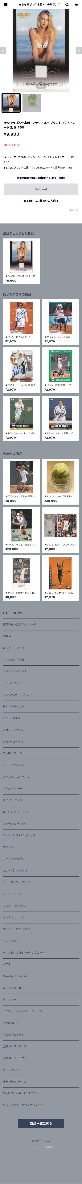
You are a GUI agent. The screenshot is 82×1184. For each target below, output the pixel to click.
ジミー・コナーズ (13, 741)
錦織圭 (7, 636)
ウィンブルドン (11, 1069)
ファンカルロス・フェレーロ (19, 835)
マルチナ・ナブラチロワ (17, 929)
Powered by (37, 1147)
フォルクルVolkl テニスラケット (22, 1093)
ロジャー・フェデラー (15, 647)
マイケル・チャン (12, 800)
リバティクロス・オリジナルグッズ (23, 1105)
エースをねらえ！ (13, 987)
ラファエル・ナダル (14, 659)
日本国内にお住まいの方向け (41, 200)
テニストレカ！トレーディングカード (24, 952)
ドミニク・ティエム (13, 706)
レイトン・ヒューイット (16, 812)
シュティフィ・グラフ (14, 894)
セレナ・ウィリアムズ (15, 870)
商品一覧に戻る (41, 1123)
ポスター (8, 964)
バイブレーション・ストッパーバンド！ (24, 1011)
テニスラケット (12, 940)
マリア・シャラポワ (13, 858)
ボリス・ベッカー (13, 788)
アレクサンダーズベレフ (17, 694)
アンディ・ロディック (15, 823)
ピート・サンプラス (14, 765)
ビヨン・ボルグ (11, 718)
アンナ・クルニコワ (14, 917)
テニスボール (11, 999)
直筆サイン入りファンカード (19, 624)
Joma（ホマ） (11, 1023)
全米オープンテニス (15, 1081)
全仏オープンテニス (15, 1058)
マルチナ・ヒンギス (14, 905)
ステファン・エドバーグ (16, 776)
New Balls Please (15, 976)
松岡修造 (8, 847)
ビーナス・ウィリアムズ (16, 882)
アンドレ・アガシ (12, 753)
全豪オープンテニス (15, 1046)
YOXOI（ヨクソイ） (14, 1034)
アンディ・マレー (12, 683)
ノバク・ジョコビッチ (15, 671)
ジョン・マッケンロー (15, 729)
